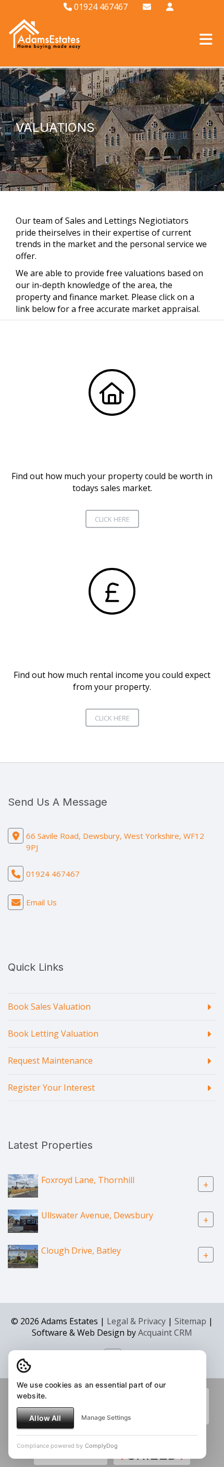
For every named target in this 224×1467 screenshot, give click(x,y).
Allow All (45, 1418)
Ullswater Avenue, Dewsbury (97, 1215)
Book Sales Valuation (49, 1006)
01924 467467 (100, 6)
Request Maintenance (50, 1060)
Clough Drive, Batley (81, 1250)
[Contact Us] (169, 6)
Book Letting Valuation (53, 1033)
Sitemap (190, 1321)
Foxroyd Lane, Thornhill (87, 1180)
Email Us (41, 902)
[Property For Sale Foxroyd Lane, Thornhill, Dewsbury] (23, 1185)
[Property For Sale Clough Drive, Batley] (23, 1255)
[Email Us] (147, 6)
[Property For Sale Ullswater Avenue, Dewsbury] (23, 1220)
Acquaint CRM (165, 1332)
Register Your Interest (51, 1087)
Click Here (112, 519)
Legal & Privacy (136, 1321)
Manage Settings (106, 1417)
